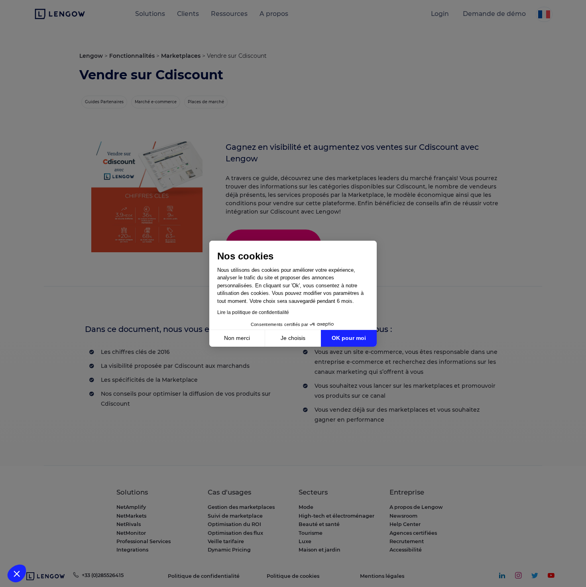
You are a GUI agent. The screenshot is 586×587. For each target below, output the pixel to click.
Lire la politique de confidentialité (253, 312)
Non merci (237, 338)
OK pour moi (349, 338)
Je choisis (293, 338)
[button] (16, 573)
